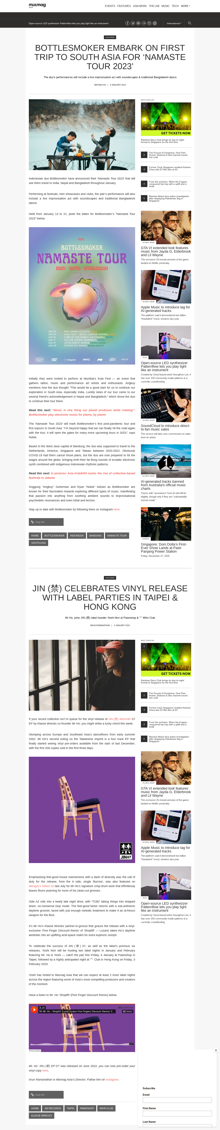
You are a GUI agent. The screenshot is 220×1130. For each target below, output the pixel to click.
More (185, 6)
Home (35, 535)
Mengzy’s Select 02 (41, 886)
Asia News (140, 6)
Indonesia (77, 535)
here (117, 509)
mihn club (106, 1108)
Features (124, 6)
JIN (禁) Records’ (119, 719)
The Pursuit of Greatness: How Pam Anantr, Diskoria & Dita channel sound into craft (165, 155)
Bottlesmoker (54, 535)
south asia (38, 542)
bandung (95, 535)
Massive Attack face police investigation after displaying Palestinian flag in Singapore (166, 198)
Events (110, 6)
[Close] (216, 1050)
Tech (175, 6)
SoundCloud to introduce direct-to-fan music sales (54, 23)
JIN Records (52, 1108)
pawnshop (87, 1108)
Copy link (40, 522)
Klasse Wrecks (41, 1115)
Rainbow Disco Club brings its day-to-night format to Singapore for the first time (162, 123)
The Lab (154, 6)
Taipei (70, 1108)
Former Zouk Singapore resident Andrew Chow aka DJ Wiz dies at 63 (167, 168)
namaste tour (117, 535)
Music (166, 6)
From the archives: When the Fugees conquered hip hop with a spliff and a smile (165, 184)
